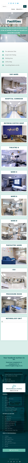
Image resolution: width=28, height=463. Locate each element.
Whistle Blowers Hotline (14, 389)
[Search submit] (25, 6)
